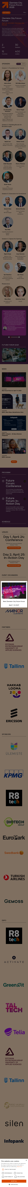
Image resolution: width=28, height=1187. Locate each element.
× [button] (26, 1160)
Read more (19, 1166)
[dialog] (14, 1173)
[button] (14, 1184)
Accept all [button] (14, 1181)
